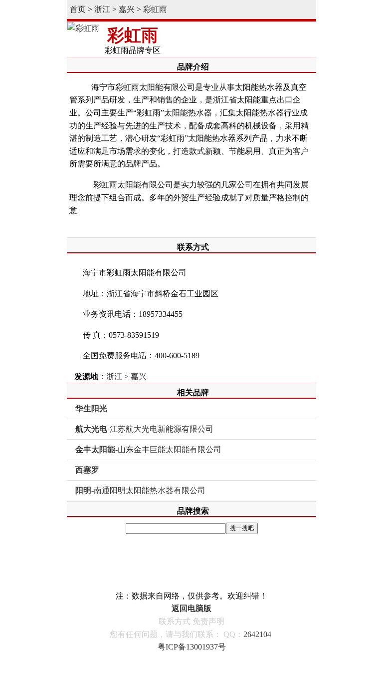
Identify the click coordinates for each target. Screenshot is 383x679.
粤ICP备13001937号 (192, 647)
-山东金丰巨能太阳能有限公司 (148, 449)
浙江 (102, 9)
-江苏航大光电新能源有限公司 (144, 429)
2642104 (257, 634)
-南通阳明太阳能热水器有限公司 (140, 490)
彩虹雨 (155, 9)
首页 (78, 9)
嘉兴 (127, 9)
